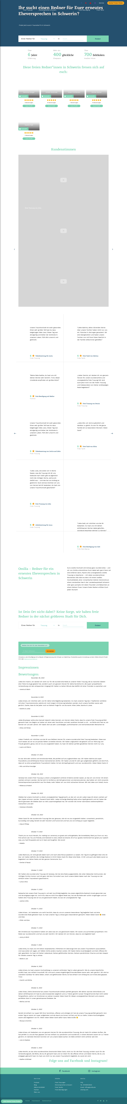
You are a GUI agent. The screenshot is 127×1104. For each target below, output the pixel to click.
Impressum (36, 1101)
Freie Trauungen (60, 1082)
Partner (36, 1089)
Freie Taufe (100, 10)
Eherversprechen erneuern (63, 1085)
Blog (35, 1085)
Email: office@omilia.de (88, 1087)
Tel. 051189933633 (86, 1085)
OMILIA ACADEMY (39, 1087)
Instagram (96, 1071)
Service (101, 3)
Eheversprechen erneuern (47, 10)
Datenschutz (46, 1101)
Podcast (36, 1082)
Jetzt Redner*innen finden (11, 1101)
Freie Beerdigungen (61, 1089)
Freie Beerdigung (84, 10)
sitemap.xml (84, 1089)
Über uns (37, 1092)
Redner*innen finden (116, 3)
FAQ (81, 1082)
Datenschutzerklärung (30, 659)
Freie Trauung (27, 10)
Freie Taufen (59, 1087)
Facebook (66, 1071)
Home (27, 1101)
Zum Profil (29, 106)
